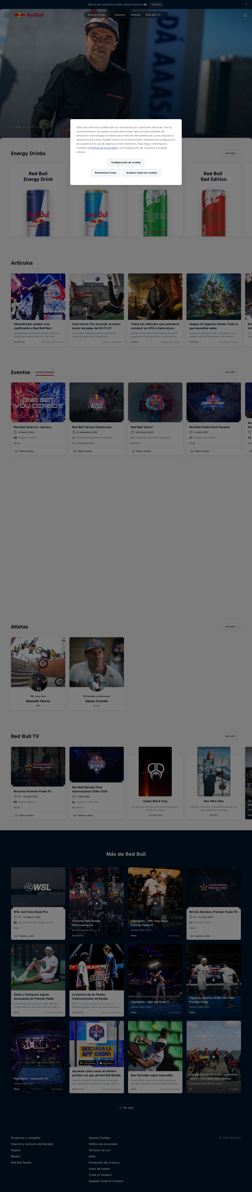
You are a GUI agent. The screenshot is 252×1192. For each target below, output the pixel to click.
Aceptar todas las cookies (142, 172)
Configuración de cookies (126, 162)
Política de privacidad (103, 147)
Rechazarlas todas (105, 172)
